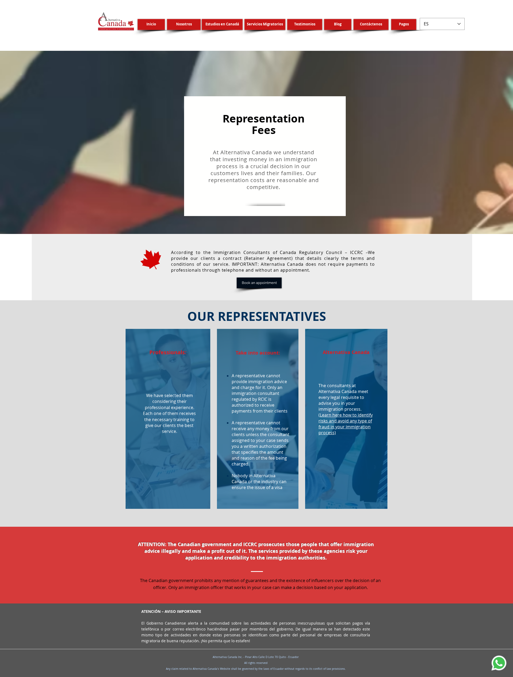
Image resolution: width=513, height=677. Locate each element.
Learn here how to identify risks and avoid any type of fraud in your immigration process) (345, 424)
